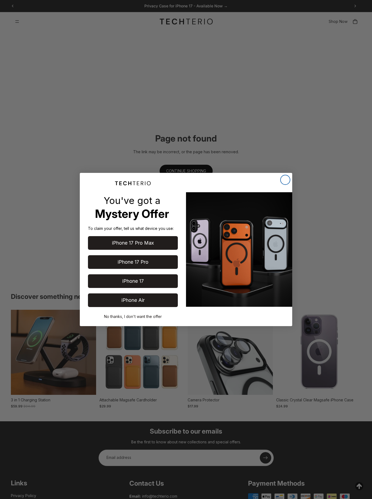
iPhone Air (133, 300)
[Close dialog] (285, 180)
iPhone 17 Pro (133, 262)
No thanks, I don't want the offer (133, 316)
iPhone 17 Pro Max (133, 243)
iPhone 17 (133, 281)
